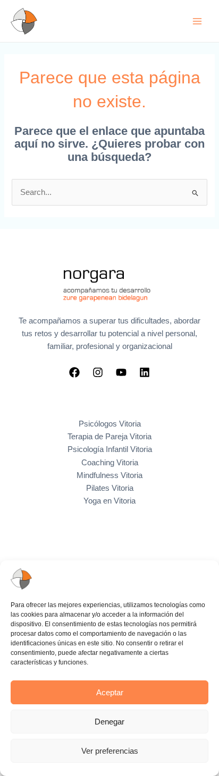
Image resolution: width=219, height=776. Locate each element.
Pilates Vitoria (109, 488)
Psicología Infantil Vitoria (110, 449)
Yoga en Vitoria (109, 501)
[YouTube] (121, 372)
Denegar (109, 721)
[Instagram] (97, 372)
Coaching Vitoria (109, 462)
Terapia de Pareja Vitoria (109, 436)
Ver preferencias (109, 750)
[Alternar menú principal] (197, 21)
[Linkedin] (144, 372)
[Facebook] (74, 372)
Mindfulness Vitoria (109, 475)
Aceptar (109, 692)
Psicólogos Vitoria (110, 424)
